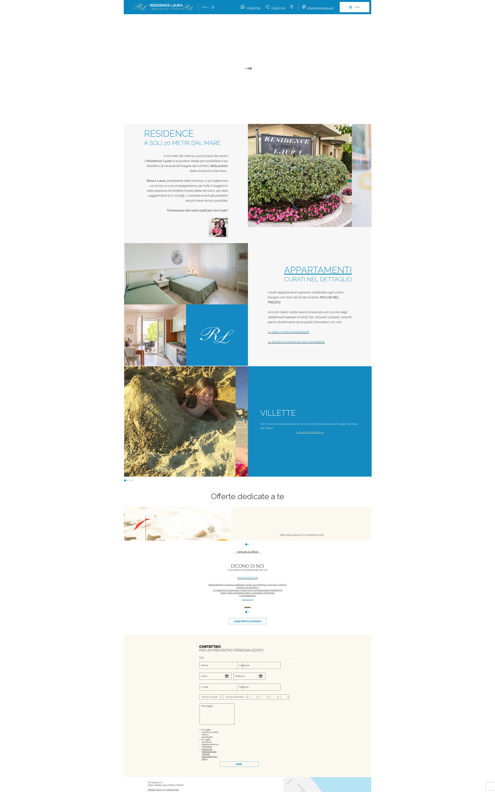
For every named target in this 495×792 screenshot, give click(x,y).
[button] (125, 480)
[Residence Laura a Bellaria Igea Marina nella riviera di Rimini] (164, 7)
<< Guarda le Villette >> (309, 432)
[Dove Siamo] (292, 7)
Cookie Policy (137, 789)
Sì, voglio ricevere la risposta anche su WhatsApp (210, 750)
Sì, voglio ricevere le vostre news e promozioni (210, 740)
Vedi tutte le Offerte (247, 551)
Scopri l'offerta (214, 534)
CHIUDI (347, 783)
